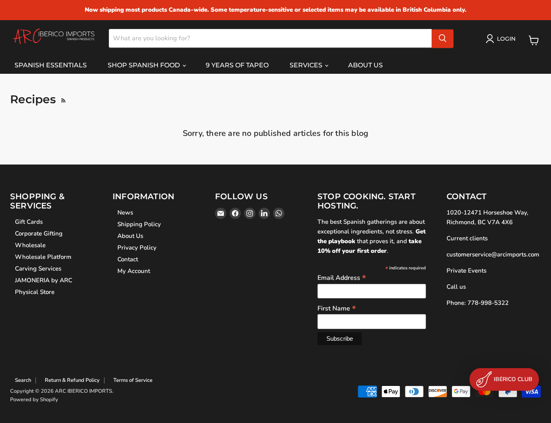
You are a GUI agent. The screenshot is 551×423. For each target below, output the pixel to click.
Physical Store (34, 292)
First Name (336, 308)
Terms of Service (132, 380)
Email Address (341, 277)
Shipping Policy (139, 224)
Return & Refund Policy (72, 380)
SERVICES (307, 65)
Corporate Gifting (39, 233)
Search (23, 380)
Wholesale (30, 245)
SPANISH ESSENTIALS (51, 65)
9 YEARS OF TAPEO (237, 65)
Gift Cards (29, 222)
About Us (130, 236)
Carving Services (38, 269)
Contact (127, 259)
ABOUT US (365, 65)
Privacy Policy (137, 248)
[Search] (442, 38)
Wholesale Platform (43, 257)
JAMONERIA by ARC (43, 280)
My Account (133, 271)
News (125, 212)
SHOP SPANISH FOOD (145, 65)
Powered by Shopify (34, 399)
